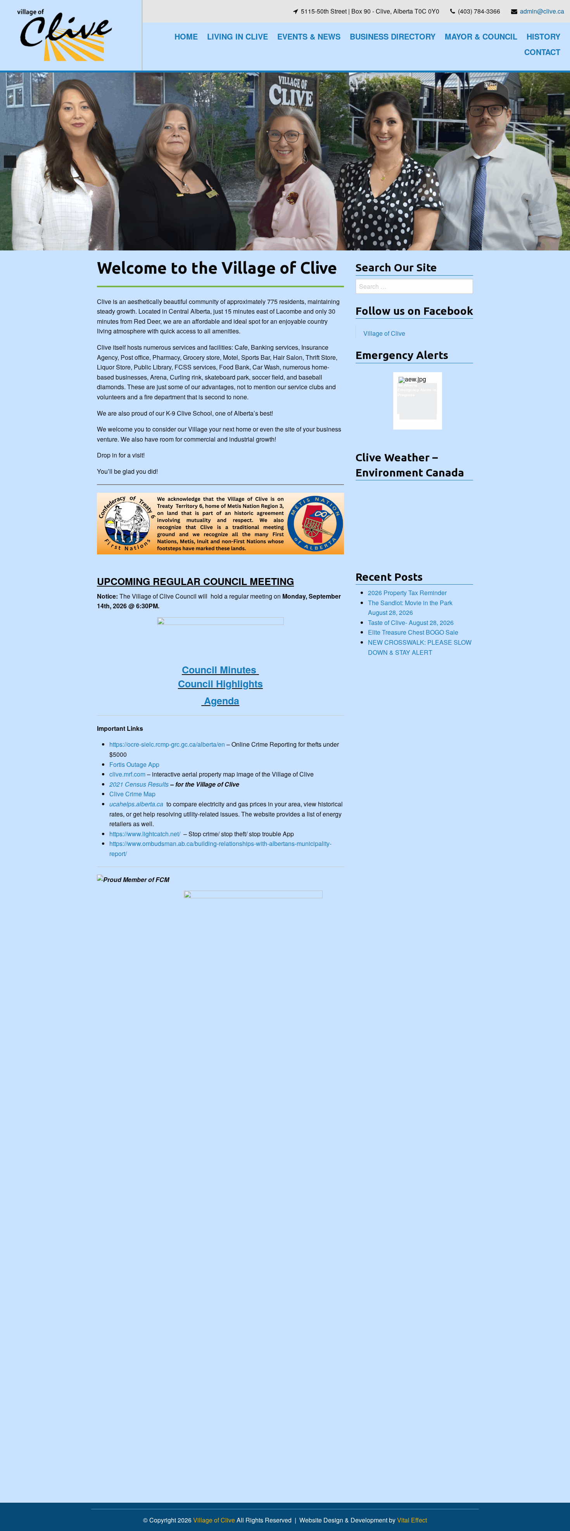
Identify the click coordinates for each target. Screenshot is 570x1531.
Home (186, 36)
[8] (289, 244)
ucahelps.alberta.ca (136, 803)
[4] (256, 244)
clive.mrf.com (127, 774)
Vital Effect (412, 1519)
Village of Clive (384, 333)
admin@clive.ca (542, 11)
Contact (542, 51)
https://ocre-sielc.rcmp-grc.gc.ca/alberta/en (167, 744)
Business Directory (392, 36)
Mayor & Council (481, 36)
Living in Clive (237, 36)
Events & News (308, 36)
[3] (248, 244)
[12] (322, 244)
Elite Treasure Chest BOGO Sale (413, 632)
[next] (560, 161)
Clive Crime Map (132, 793)
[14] (338, 244)
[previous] (10, 161)
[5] (265, 244)
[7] (281, 244)
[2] (240, 244)
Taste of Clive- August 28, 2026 (411, 622)
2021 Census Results (139, 784)
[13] (330, 244)
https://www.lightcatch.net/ (144, 833)
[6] (273, 244)
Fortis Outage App (134, 764)
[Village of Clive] (64, 34)
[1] (232, 244)
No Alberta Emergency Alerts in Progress (416, 390)
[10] (305, 244)
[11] (313, 244)
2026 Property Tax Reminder (407, 592)
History (543, 36)
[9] (297, 244)
